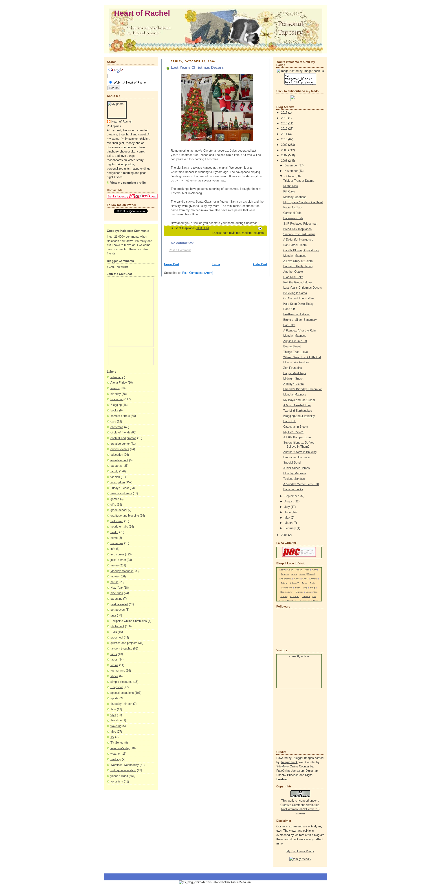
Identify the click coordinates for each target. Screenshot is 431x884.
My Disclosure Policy (300, 851)
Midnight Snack (293, 378)
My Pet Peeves (293, 432)
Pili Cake (289, 191)
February (290, 528)
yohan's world (119, 776)
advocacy (116, 377)
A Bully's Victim (293, 384)
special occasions (122, 692)
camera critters (120, 416)
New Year (116, 587)
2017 (284, 112)
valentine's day (120, 748)
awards (115, 388)
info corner (117, 554)
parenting (116, 598)
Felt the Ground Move (297, 282)
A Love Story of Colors (298, 261)
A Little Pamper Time (297, 437)
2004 (284, 535)
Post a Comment (180, 250)
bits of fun (116, 399)
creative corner (120, 443)
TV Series (116, 742)
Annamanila (285, 578)
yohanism (116, 781)
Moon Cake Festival (296, 362)
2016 (284, 118)
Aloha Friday (118, 382)
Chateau (294, 596)
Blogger (298, 758)
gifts (113, 504)
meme (114, 565)
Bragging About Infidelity (299, 416)
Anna (294, 574)
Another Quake (293, 271)
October (290, 176)
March (288, 522)
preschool (116, 637)
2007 (284, 155)
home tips (116, 543)
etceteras (116, 465)
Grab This (115, 266)
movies (115, 576)
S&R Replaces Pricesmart (300, 223)
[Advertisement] (289, 719)
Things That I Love (295, 352)
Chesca (306, 596)
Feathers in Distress (296, 314)
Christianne (304, 601)
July (287, 506)
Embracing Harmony (296, 457)
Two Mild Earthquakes (297, 410)
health (114, 532)
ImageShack (289, 762)
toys (113, 715)
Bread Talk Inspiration (297, 229)
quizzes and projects (123, 643)
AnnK (305, 578)
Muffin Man (290, 186)
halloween (116, 521)
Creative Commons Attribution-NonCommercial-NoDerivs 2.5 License (300, 809)
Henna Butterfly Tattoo (297, 266)
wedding (115, 759)
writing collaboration (123, 770)
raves (114, 659)
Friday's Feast (119, 488)
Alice (307, 569)
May (287, 517)
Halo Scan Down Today (298, 303)
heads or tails (119, 526)
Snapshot (116, 687)
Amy (314, 569)
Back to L (289, 421)
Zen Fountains (292, 367)
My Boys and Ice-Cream (299, 400)
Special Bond (292, 462)
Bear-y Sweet (292, 346)
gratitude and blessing (124, 515)
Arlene (284, 583)
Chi (314, 596)
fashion (115, 477)
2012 (284, 128)
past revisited (119, 604)
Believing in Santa (295, 293)
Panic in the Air (293, 489)
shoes (114, 676)
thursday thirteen (121, 703)
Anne (297, 578)
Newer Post (171, 264)
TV (112, 737)
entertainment (119, 460)
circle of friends (120, 432)
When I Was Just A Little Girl (302, 357)
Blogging (116, 405)
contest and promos (123, 438)
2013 (284, 123)
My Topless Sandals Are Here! (303, 202)
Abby (282, 569)
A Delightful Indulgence (298, 239)
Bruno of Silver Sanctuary (300, 319)
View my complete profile (128, 182)
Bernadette (286, 587)
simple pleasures (121, 681)
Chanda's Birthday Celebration (302, 389)
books (114, 410)
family (114, 471)
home (114, 537)
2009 (284, 144)
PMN (113, 632)
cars (113, 421)
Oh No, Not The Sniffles (298, 298)
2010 (284, 139)
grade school (118, 510)
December (291, 165)
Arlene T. (294, 583)
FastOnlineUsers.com (290, 770)
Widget (124, 266)
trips (113, 731)
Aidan (290, 569)
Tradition (116, 720)
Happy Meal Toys (294, 373)
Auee (304, 583)
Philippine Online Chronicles (128, 621)
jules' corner (118, 559)
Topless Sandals (294, 478)
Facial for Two (292, 207)
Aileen (299, 569)
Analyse (285, 574)
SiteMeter (282, 766)
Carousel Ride (292, 212)
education (116, 454)
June (288, 512)
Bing (305, 587)
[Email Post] (259, 228)
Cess (308, 592)
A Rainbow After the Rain (299, 330)
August (289, 501)
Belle (312, 583)
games (114, 499)
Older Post (260, 264)
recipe (114, 665)
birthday (115, 394)
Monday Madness (122, 571)
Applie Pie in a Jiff (295, 341)
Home (216, 264)
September (291, 496)
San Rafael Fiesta (295, 245)
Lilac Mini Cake (293, 277)
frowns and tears (121, 493)
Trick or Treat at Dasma (298, 180)
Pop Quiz (289, 309)
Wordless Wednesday (124, 765)
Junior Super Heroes (296, 468)
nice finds (116, 593)
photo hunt (117, 626)
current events (119, 449)
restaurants (117, 670)
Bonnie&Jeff (286, 592)
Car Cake (289, 325)
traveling (115, 726)
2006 (284, 160)
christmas (116, 427)
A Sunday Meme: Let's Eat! (301, 484)
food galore (117, 482)
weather (115, 753)
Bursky (299, 592)
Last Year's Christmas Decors (302, 287)
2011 (284, 134)
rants (113, 654)
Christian (291, 601)
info (112, 548)
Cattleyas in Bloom (295, 426)
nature (114, 582)
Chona (280, 601)
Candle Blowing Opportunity (301, 250)
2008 (284, 150)
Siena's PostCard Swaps (299, 234)
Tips (113, 709)
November (291, 170)
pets (113, 615)
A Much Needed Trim (297, 405)
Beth (297, 587)
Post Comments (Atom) (197, 272)
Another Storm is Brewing (300, 452)
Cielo (315, 601)
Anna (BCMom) (307, 574)
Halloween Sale (293, 218)
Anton (313, 578)
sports (114, 698)
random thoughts (121, 648)
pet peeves (117, 609)
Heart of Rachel (142, 13)
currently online (299, 656)
